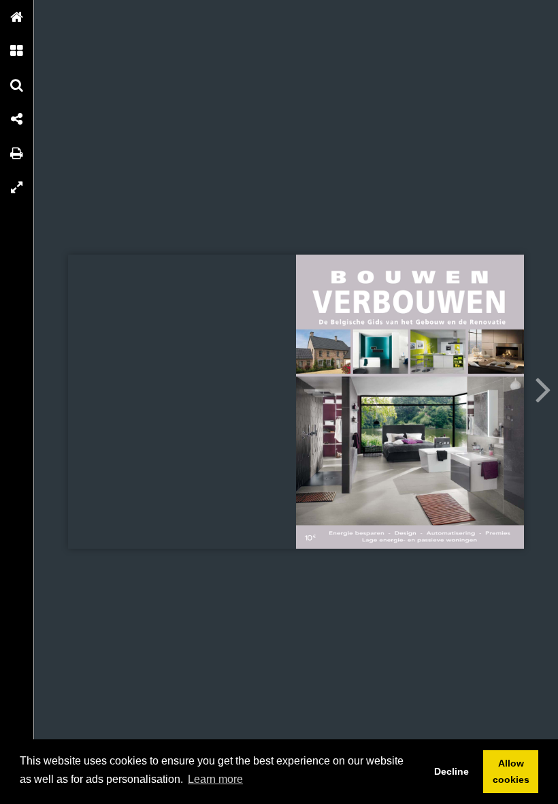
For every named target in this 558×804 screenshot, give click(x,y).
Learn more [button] (215, 779)
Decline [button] (451, 771)
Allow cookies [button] (511, 771)
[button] (17, 17)
